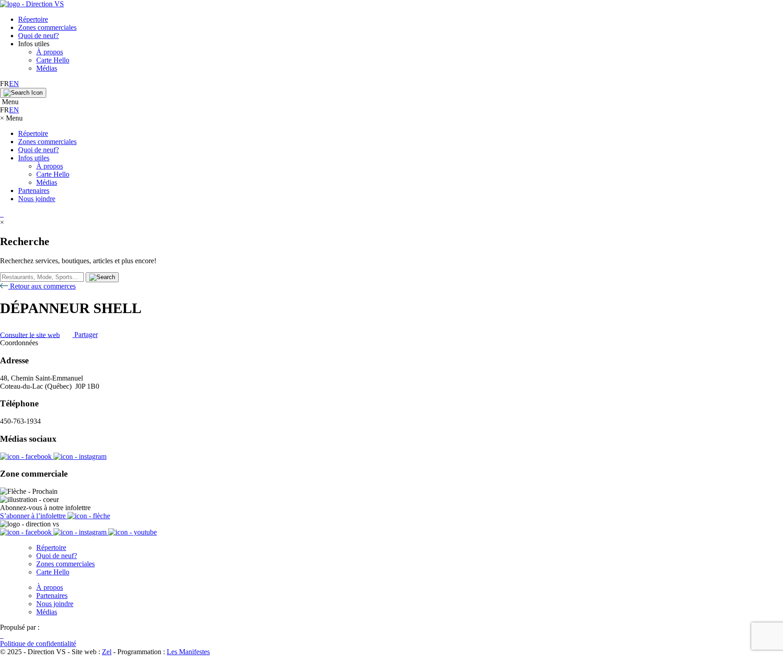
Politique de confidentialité (38, 643)
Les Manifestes (188, 652)
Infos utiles (33, 158)
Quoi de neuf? (38, 35)
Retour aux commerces (42, 286)
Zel (106, 652)
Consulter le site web (30, 334)
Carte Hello (52, 60)
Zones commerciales (47, 27)
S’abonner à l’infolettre (34, 516)
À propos (49, 52)
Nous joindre (36, 199)
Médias (46, 68)
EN (14, 83)
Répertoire (33, 19)
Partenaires (33, 190)
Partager (85, 334)
